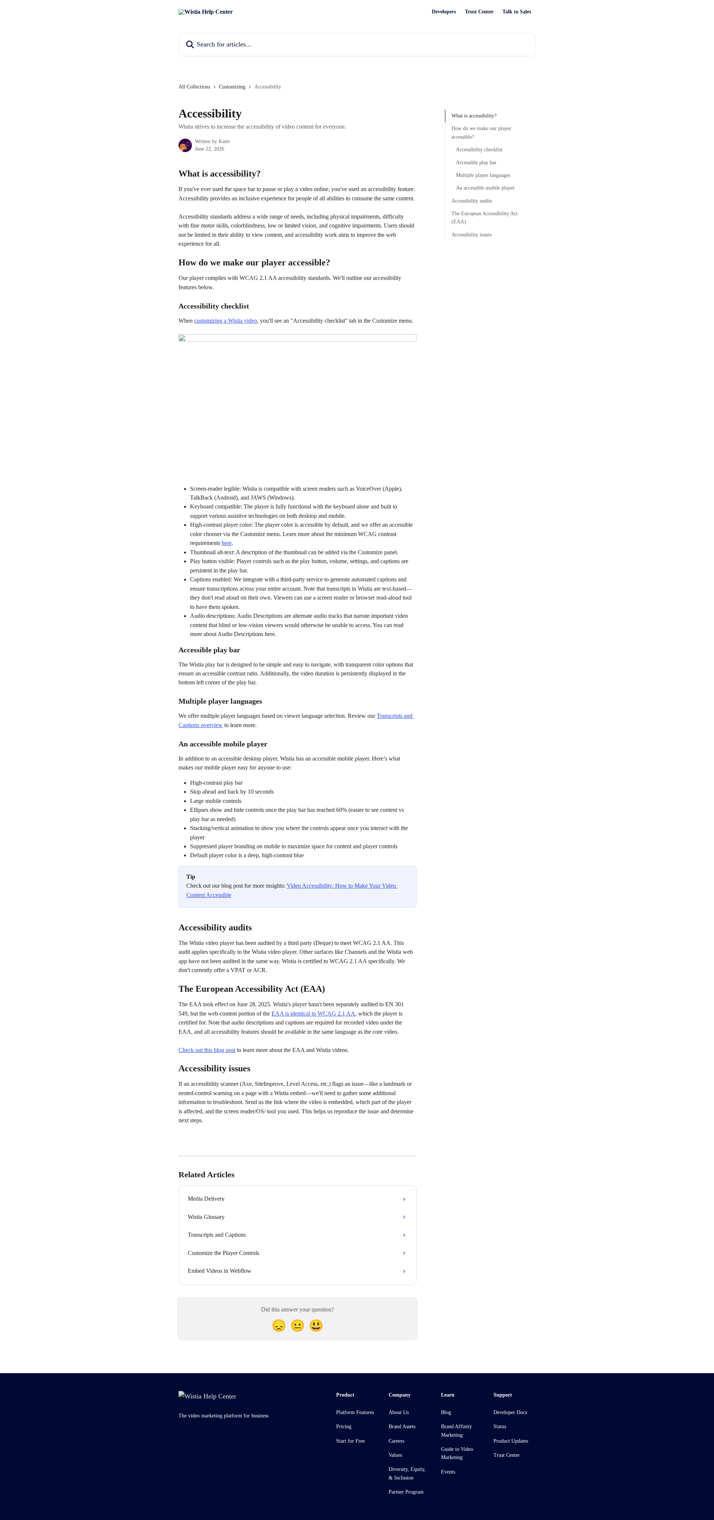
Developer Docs (510, 1412)
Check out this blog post (206, 1050)
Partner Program (406, 1492)
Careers (396, 1441)
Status (499, 1426)
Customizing (232, 87)
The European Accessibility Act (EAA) (484, 218)
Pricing (343, 1426)
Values (395, 1455)
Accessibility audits (471, 201)
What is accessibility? (473, 116)
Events (448, 1472)
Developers (444, 11)
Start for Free (350, 1441)
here (227, 543)
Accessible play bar (476, 162)
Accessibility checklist (479, 149)
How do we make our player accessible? (481, 132)
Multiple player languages (483, 175)
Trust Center (479, 11)
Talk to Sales (516, 11)
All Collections (194, 87)
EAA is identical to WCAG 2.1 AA (313, 1013)
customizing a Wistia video (225, 320)
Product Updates (510, 1441)
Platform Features (355, 1412)
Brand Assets (402, 1426)
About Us (399, 1412)
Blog (446, 1412)
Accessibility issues (471, 235)
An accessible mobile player (485, 188)
